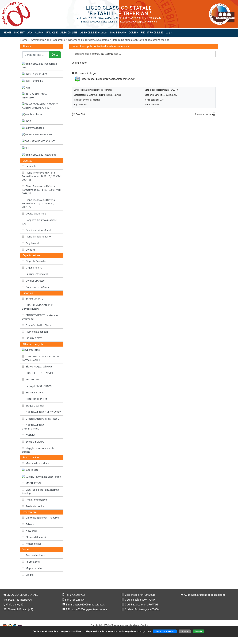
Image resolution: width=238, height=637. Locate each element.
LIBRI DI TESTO (34, 338)
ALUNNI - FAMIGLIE (46, 32)
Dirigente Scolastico (36, 261)
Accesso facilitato (35, 555)
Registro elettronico (36, 499)
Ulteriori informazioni (165, 631)
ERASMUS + (32, 379)
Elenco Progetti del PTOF (39, 366)
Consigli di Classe (35, 280)
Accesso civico (33, 543)
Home (24, 39)
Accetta (198, 631)
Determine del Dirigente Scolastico (88, 39)
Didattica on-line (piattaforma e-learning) (41, 491)
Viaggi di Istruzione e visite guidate (38, 450)
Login (169, 32)
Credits (29, 574)
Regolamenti (32, 243)
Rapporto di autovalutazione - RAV (40, 222)
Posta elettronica (35, 506)
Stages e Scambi (35, 405)
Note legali (31, 530)
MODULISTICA (33, 483)
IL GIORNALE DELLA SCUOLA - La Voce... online (40, 358)
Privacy (30, 524)
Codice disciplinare (36, 213)
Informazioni (33, 561)
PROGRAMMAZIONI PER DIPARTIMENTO (37, 307)
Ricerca (26, 46)
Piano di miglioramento (38, 236)
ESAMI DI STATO (34, 298)
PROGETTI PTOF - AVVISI (39, 373)
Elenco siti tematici (36, 537)
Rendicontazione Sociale (39, 230)
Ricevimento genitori (37, 331)
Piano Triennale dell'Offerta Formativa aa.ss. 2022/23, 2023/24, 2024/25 (41, 176)
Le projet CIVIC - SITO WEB (40, 386)
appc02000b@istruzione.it (90, 604)
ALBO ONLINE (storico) (94, 32)
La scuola (31, 166)
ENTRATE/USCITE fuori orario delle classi (40, 317)
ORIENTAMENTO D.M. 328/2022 (43, 412)
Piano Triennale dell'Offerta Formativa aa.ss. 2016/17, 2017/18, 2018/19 (41, 190)
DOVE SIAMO (118, 32)
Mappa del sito (34, 568)
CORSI (132, 32)
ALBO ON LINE (69, 32)
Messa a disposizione (37, 463)
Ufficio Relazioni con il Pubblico (42, 517)
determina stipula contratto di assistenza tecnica (140, 39)
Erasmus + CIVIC (35, 392)
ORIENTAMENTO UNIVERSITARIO (33, 427)
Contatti (30, 249)
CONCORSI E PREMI (37, 399)
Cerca (55, 54)
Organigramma (34, 267)
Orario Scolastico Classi (38, 325)
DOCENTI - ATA (23, 32)
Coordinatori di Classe (37, 287)
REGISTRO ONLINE (152, 32)
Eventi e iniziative (35, 441)
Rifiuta (185, 631)
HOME (7, 32)
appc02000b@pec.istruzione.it (89, 609)
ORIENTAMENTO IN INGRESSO (42, 418)
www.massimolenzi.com (127, 625)
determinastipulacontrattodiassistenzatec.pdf (108, 78)
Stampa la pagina (203, 114)
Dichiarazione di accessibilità (208, 594)
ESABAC (30, 435)
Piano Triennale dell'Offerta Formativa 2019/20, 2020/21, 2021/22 (38, 204)
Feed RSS (80, 114)
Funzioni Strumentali (37, 274)
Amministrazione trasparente (48, 39)
